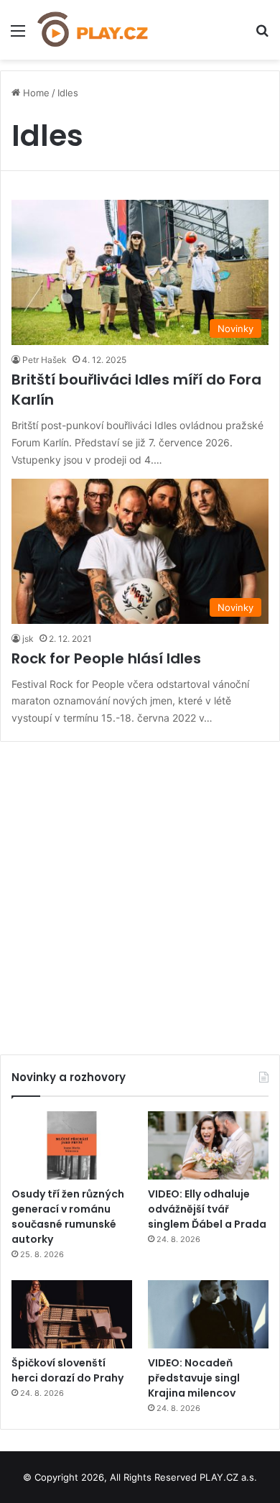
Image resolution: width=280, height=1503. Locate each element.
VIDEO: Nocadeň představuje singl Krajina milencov (194, 1378)
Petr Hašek (44, 359)
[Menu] (18, 35)
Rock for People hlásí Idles (106, 658)
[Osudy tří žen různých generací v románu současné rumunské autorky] (71, 1145)
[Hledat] (262, 35)
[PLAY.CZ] (93, 30)
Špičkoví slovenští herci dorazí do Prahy (67, 1370)
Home (35, 92)
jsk (28, 638)
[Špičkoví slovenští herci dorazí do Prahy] (71, 1314)
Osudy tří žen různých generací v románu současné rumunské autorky (67, 1216)
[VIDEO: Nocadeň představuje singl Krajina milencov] (208, 1314)
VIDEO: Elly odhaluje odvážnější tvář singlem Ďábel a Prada (207, 1209)
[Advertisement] (140, 893)
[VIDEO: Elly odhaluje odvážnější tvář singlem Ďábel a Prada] (208, 1145)
